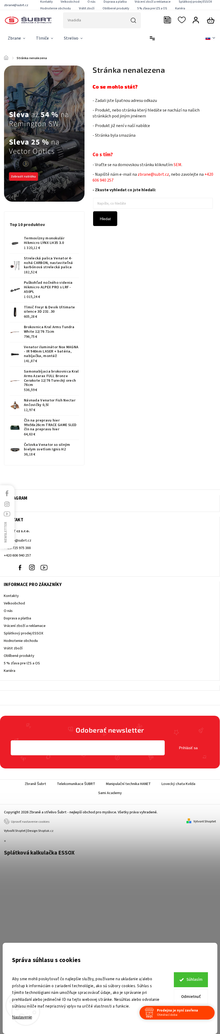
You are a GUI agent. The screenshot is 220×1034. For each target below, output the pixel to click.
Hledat (105, 219)
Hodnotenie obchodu (55, 8)
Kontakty (11, 596)
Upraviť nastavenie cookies (30, 821)
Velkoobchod (14, 603)
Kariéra (180, 8)
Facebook (20, 568)
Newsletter (5, 532)
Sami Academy (110, 793)
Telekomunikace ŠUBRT (76, 784)
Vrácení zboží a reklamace (25, 626)
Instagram (32, 568)
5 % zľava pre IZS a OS (152, 8)
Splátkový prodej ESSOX (23, 633)
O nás (8, 611)
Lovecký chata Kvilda (178, 784)
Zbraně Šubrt (35, 784)
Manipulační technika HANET (128, 784)
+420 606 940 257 (17, 555)
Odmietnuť (191, 996)
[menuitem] (16, 38)
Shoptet (20, 831)
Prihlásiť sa (188, 748)
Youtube (44, 568)
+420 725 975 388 (17, 548)
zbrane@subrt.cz (17, 540)
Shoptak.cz (45, 831)
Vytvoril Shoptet (204, 821)
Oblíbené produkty (115, 8)
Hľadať (133, 20)
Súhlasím (194, 979)
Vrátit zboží (86, 8)
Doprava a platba (17, 618)
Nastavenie (22, 1017)
